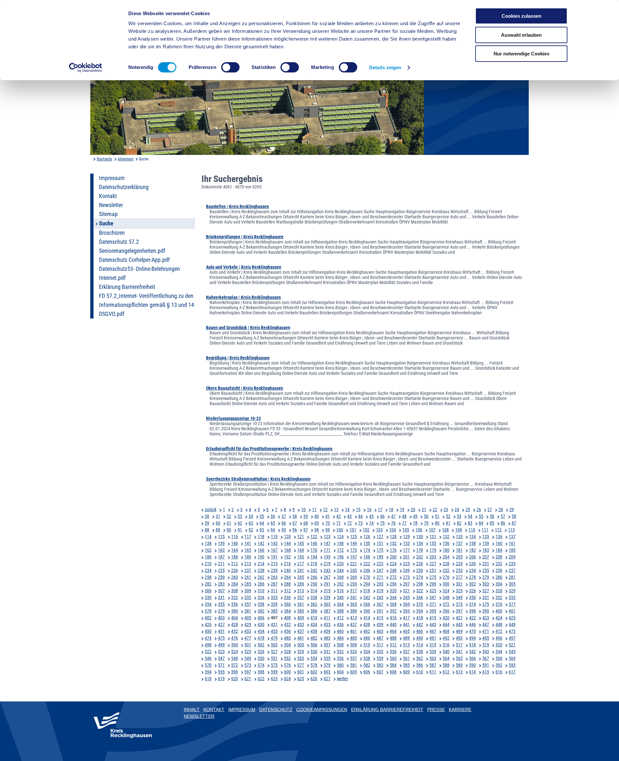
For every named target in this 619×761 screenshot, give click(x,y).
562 (419, 658)
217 (300, 563)
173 (353, 550)
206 (472, 556)
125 (353, 536)
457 (300, 631)
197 (353, 556)
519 (485, 644)
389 (353, 611)
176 (393, 550)
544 (499, 651)
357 (247, 604)
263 (274, 577)
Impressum (112, 178)
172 (340, 550)
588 (446, 665)
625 (300, 678)
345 (406, 597)
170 (313, 550)
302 (472, 583)
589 (459, 665)
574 (261, 665)
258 (208, 577)
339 (327, 597)
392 (393, 611)
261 (247, 577)
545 (512, 651)
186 (208, 556)
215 (274, 563)
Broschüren (112, 233)
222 (366, 563)
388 (340, 611)
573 (247, 665)
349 (459, 597)
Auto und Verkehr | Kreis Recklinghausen (243, 267)
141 (247, 543)
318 (366, 590)
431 (274, 624)
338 (313, 597)
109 (458, 529)
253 (459, 570)
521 (512, 644)
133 (459, 536)
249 (406, 570)
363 (327, 604)
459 (327, 631)
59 (207, 523)
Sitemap (108, 214)
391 (380, 611)
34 (251, 516)
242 (313, 570)
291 (327, 583)
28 (500, 509)
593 (512, 665)
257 (512, 570)
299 (432, 583)
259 (221, 577)
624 (287, 678)
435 (327, 624)
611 (432, 671)
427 (221, 624)
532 (340, 651)
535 (380, 651)
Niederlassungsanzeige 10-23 (233, 418)
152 (393, 543)
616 (499, 671)
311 (274, 590)
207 (485, 556)
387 (327, 611)
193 (300, 556)
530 (313, 651)
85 (492, 523)
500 (234, 644)
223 (380, 563)
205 (459, 556)
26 (479, 509)
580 (340, 665)
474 (208, 638)
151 (380, 543)
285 (247, 583)
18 (391, 509)
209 (512, 556)
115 (221, 536)
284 (234, 583)
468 (446, 631)
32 (229, 516)
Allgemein (125, 159)
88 (207, 529)
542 (472, 651)
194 (313, 556)
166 (261, 550)
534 (366, 651)
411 (327, 617)
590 (472, 665)
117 (247, 536)
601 (300, 671)
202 (419, 556)
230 (472, 563)
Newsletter (111, 205)
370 (419, 604)
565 (459, 658)
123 (327, 536)
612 (446, 671)
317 (353, 590)
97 (305, 529)
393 (406, 611)
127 (380, 536)
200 (393, 556)
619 (221, 678)
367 (380, 604)
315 (327, 590)
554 (313, 658)
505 (300, 644)
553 (300, 658)
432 (287, 624)
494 (472, 638)
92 (251, 529)
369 (406, 604)
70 (327, 523)
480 (287, 638)
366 (366, 604)
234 (208, 570)
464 (393, 631)
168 (287, 550)
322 (419, 590)
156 (446, 543)
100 (339, 529)
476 (234, 638)
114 (208, 536)
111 (485, 529)
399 (485, 611)
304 (499, 583)
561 (406, 658)
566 (472, 658)
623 (274, 678)
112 (498, 529)
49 (415, 516)
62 (240, 523)
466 (419, 631)
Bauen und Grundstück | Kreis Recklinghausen (248, 327)
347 (432, 597)
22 (435, 509)
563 (432, 658)
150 (366, 543)
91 (240, 529)
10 (303, 509)
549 (247, 658)
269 (353, 577)
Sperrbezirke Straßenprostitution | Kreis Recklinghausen (258, 478)
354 (208, 604)
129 (406, 536)
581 (353, 665)
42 (338, 516)
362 (313, 604)
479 (274, 638)
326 (472, 590)
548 (234, 658)
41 (327, 516)
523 (221, 651)
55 (481, 516)
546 (208, 658)
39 (305, 516)
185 (512, 550)
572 (234, 665)
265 (300, 577)
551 (274, 658)
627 (327, 678)
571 (221, 665)
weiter (342, 678)
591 (485, 665)
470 (472, 631)
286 (261, 583)
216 (287, 563)
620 (234, 678)
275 (432, 577)
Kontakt (108, 196)
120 (287, 536)
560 (393, 658)
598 (261, 671)
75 (382, 523)
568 (499, 658)
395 (432, 611)
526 (261, 651)
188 (234, 556)
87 (514, 523)
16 (369, 509)
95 (283, 529)
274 (419, 577)
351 (485, 597)
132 (446, 536)
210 (208, 563)
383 (274, 611)
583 (380, 665)
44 (360, 516)
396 (446, 611)
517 (459, 644)
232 (499, 563)
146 (313, 543)
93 (262, 529)
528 (287, 651)
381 (247, 611)
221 (353, 563)
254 (472, 570)
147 (327, 543)
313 (300, 590)
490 (419, 638)
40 (316, 516)
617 (512, 671)
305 (512, 583)
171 (327, 550)
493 (459, 638)
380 (234, 611)
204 (446, 556)
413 (353, 617)
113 (511, 529)
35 (262, 516)
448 (499, 624)
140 (234, 543)
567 (485, 658)
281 (512, 577)
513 (406, 644)
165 (247, 550)
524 (234, 651)
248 (393, 570)
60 (218, 523)
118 (261, 536)
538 (419, 651)
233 (512, 563)
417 (406, 617)
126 (366, 536)
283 (221, 583)
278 (472, 577)
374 (472, 604)
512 (393, 644)
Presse (436, 709)
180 (446, 550)
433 (300, 624)
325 (459, 590)
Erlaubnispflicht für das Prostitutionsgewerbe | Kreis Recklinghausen (269, 448)
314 (313, 590)
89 (218, 529)
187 (221, 556)
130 (419, 536)
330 (208, 597)
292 (340, 583)
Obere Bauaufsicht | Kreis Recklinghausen (244, 388)
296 (393, 583)
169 (300, 550)
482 (313, 638)
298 (419, 583)
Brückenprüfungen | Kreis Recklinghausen (244, 236)
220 (340, 563)
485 (353, 638)
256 (499, 570)
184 (499, 550)
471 (485, 631)
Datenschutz (275, 709)
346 (419, 597)
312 (287, 590)
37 (283, 516)
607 (380, 671)
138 (208, 543)
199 (380, 556)
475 (221, 638)
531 (327, 651)
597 (247, 671)
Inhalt (192, 709)
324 (446, 590)
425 (512, 617)
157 (459, 543)
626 (313, 678)
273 (406, 577)
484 (340, 638)
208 (499, 556)
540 (446, 651)
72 (349, 523)
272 (393, 577)
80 (437, 523)
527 (274, 651)
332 (234, 597)
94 (272, 529)
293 (353, 583)
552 (287, 658)
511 (380, 644)
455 (274, 631)
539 (432, 651)
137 (512, 536)
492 (446, 638)
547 (221, 658)
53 (459, 516)
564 (446, 658)
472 (499, 631)
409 (300, 617)
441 (406, 624)
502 (261, 644)
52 (448, 516)
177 (406, 550)
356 (234, 604)
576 (287, 665)
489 (406, 638)
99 (327, 529)
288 (287, 583)
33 (240, 516)
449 (512, 624)
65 (272, 523)
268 (340, 577)
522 (208, 651)
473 (512, 631)
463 (380, 631)
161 (512, 543)
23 (446, 509)
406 (261, 617)
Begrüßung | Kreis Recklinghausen (238, 357)
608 (393, 671)
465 (406, 631)
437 (353, 624)
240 (287, 570)
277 (459, 577)
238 (261, 570)
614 (472, 671)
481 (300, 638)
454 (261, 631)
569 (512, 658)
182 (472, 550)
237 (247, 570)
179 (432, 550)
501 (247, 644)
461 (353, 631)
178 (419, 550)
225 (406, 563)
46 (382, 516)
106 (419, 529)
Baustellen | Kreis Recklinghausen (237, 206)
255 (485, 570)
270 (366, 577)
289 (300, 583)
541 (459, 651)
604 (340, 671)
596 (234, 671)
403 (221, 617)
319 (380, 590)
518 (472, 644)
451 (221, 631)
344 (393, 597)
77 (404, 523)
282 (208, 583)
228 (446, 563)
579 (327, 665)
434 (313, 624)
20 (413, 509)
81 (448, 523)
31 (218, 516)
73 (360, 523)
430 (261, 624)
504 (287, 644)
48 (404, 516)
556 (340, 658)
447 (485, 624)
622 (261, 678)
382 (261, 611)
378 (208, 611)
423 (485, 617)
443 (432, 624)
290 (313, 583)
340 (340, 597)
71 (338, 523)
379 (221, 611)
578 (313, 665)
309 (247, 590)
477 (247, 638)
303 (485, 583)
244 (340, 570)
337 (300, 597)
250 (419, 570)
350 (472, 597)
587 (432, 665)
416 (393, 617)
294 (366, 583)
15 (358, 509)
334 (261, 597)
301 (459, 583)
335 (274, 597)
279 (485, 577)
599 (274, 671)
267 (327, 577)
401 (512, 611)
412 (340, 617)
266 (313, 577)
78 (415, 523)
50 (426, 516)
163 (221, 550)
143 (274, 543)
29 (511, 509)
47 (393, 516)
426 (208, 624)
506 (313, 644)
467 (432, 631)
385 (300, 611)
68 (305, 523)
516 (446, 644)
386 (313, 611)
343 (380, 597)
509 (353, 644)
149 (353, 543)
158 (472, 543)
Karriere (460, 709)
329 (512, 590)
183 (485, 550)
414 (366, 617)
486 (366, 638)
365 (353, 604)
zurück (210, 509)
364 (340, 604)
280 (499, 577)
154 (419, 543)
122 (313, 536)
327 (485, 590)
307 (221, 590)
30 (207, 516)
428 (234, 624)
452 (234, 631)
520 (499, 644)
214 (261, 563)
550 (261, 658)
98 (316, 529)
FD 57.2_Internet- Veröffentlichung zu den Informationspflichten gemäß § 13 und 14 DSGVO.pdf (146, 305)
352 (499, 597)
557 (353, 658)
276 (446, 577)
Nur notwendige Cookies (521, 53)
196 (340, 556)
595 (221, 671)
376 (499, 604)
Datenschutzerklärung (124, 187)
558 (366, 658)
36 (272, 516)
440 (393, 624)
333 (247, 597)
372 (446, 604)
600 (287, 671)
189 (247, 556)
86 (503, 523)
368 (393, 604)
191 (274, 556)
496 (499, 638)
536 (393, 651)
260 (234, 577)
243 (327, 570)
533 (353, 651)
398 (472, 611)
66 (283, 523)
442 (419, 624)
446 (472, 624)
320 (393, 590)
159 (485, 543)
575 (274, 665)
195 (327, 556)
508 (340, 644)
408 (287, 617)
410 (313, 617)
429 (247, 624)
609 (406, 671)
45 (371, 516)
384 (287, 611)
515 (432, 644)
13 (336, 509)
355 (221, 604)
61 (229, 523)
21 (424, 509)
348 (446, 597)
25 (468, 509)
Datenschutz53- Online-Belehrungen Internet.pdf (139, 273)
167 (274, 550)
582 (366, 665)
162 (208, 550)
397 (459, 611)
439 (380, 624)
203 (432, 556)
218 (313, 563)
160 (499, 543)
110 (471, 529)
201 (406, 556)
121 (300, 536)
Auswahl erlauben (521, 35)
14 (347, 509)
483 (327, 638)
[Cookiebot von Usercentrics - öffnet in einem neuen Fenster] (85, 67)
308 (234, 590)
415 (380, 617)
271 (380, 577)
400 (499, 611)
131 (432, 536)
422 (472, 617)
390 (366, 611)
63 (251, 523)
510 (366, 644)
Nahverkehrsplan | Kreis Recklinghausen (243, 297)
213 (247, 563)
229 (459, 563)
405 (247, 617)
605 (353, 671)
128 (393, 536)
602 (313, 671)
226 (419, 563)
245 (353, 570)
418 (419, 617)
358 (261, 604)
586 (419, 665)
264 (287, 577)
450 (208, 631)
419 (432, 617)
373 (459, 604)
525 (247, 651)
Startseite (104, 159)
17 (380, 509)
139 (221, 543)
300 (446, 583)
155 (432, 543)
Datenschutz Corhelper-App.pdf (134, 260)
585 (406, 665)
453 (247, 631)
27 (489, 509)
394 (419, 611)
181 (459, 550)
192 (287, 556)
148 (340, 543)
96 (294, 529)
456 (287, 631)
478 (261, 638)
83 (470, 523)
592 (499, 665)
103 (379, 529)
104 (392, 529)
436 (340, 624)
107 (432, 529)
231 (485, 563)
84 (481, 523)
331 (221, 597)
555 (327, 658)
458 (313, 631)
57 (503, 516)
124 (340, 536)
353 (512, 597)
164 (234, 550)
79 (426, 523)
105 (405, 529)
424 (499, 617)
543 (485, 651)
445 (459, 624)
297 (406, 583)
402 (208, 617)
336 (287, 597)
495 (485, 638)
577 (300, 665)
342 (366, 597)
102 (366, 529)
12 (325, 509)
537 (406, 651)
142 (261, 543)
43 (349, 516)
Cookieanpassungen (321, 709)
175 (380, 550)
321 (406, 590)
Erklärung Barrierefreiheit (127, 287)
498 (208, 644)
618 (208, 678)
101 (352, 529)
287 (274, 583)
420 (446, 617)
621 (247, 678)
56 (492, 516)
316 (340, 590)
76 (393, 523)
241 (300, 570)
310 (261, 590)
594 (208, 671)
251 (432, 570)
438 (366, 624)
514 (419, 644)
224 (393, 563)
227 (432, 563)
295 (380, 583)
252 (446, 570)
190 (261, 556)
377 (512, 604)
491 (432, 638)
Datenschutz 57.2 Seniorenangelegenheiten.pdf (132, 246)
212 (234, 563)
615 (485, 671)
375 (485, 604)
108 (445, 529)
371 (432, 604)
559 (380, 658)
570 (208, 665)
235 (221, 570)
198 (366, 556)
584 (393, 665)
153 (406, 543)
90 (229, 529)
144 (287, 543)
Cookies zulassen (521, 16)
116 (234, 536)
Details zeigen (385, 67)
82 (459, 523)
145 (300, 543)
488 (393, 638)
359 (274, 604)
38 (294, 516)
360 (287, 604)
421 (459, 617)
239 (274, 570)
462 (366, 631)
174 (366, 550)
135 (485, 536)
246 (366, 570)
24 (457, 509)
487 (380, 638)
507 (327, 644)
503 (274, 644)
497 (512, 638)
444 (446, 624)
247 (380, 570)
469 (459, 631)
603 (327, 671)
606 (366, 671)
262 (261, 577)
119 (274, 536)
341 (353, 597)
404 (234, 617)
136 (499, 536)
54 (470, 516)
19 (402, 509)
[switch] (230, 67)
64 (262, 523)
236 (234, 570)
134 (472, 536)
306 (208, 590)
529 (300, 651)
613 (459, 671)
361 (300, 604)
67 (294, 523)
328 (499, 590)
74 (371, 523)
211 (221, 563)
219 (327, 563)
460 (340, 631)
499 (221, 644)
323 (432, 590)
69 (316, 523)
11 (314, 509)
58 (514, 516)
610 (419, 671)
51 (437, 516)
